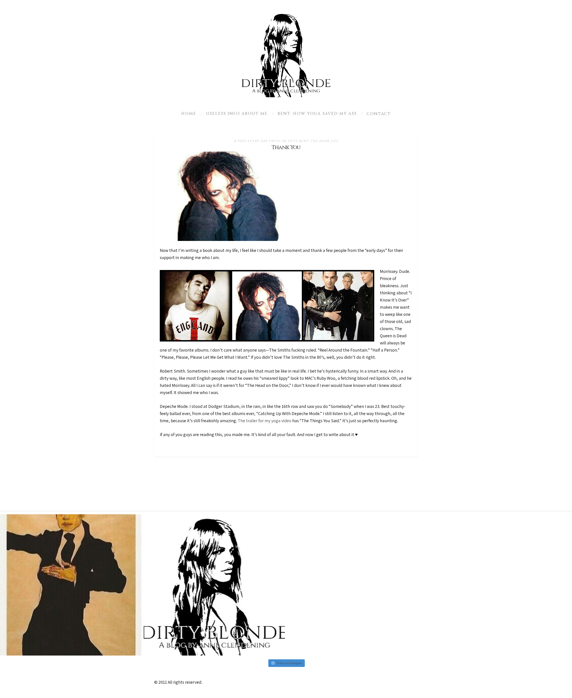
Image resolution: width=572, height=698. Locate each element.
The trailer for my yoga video (264, 421)
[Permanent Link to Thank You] (227, 239)
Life (335, 141)
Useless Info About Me (236, 113)
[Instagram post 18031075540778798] (70, 585)
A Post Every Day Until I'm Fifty (266, 141)
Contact (379, 114)
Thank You (286, 147)
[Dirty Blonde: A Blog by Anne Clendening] (214, 585)
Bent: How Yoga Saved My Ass (317, 113)
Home (188, 113)
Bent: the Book (314, 141)
